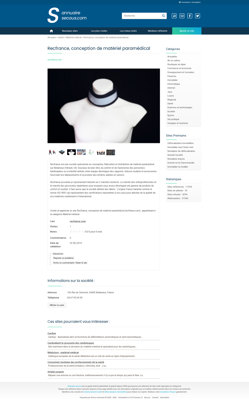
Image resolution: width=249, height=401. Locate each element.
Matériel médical (73, 37)
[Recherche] (163, 16)
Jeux (169, 92)
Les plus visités (99, 31)
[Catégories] (174, 15)
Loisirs (170, 95)
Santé (61, 37)
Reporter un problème (63, 258)
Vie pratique (173, 119)
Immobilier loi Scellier (177, 166)
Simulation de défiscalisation (181, 151)
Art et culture (173, 60)
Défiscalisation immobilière (180, 143)
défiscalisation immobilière (115, 392)
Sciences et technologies (179, 107)
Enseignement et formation (180, 72)
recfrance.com (78, 221)
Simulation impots (176, 159)
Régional (171, 99)
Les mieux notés (128, 31)
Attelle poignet (56, 371)
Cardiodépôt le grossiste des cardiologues (71, 343)
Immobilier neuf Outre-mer (180, 147)
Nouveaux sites (70, 31)
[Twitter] (197, 15)
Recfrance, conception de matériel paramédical (106, 37)
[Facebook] (189, 15)
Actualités (172, 56)
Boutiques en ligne (176, 64)
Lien (52, 221)
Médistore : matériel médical (63, 352)
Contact (155, 397)
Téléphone (53, 297)
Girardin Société (175, 155)
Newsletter (164, 397)
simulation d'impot (168, 392)
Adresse (52, 292)
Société (171, 111)
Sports (170, 115)
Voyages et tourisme (177, 123)
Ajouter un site (187, 31)
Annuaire (52, 37)
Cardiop (52, 333)
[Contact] (182, 15)
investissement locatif (93, 392)
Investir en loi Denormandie (180, 162)
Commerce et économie (179, 68)
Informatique (173, 84)
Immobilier (172, 80)
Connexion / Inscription (191, 2)
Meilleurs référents (157, 31)
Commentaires (58, 238)
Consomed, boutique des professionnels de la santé (76, 362)
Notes (53, 231)
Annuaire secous (75, 386)
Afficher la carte (57, 305)
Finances (171, 76)
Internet (171, 88)
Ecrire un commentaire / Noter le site (70, 263)
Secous (147, 397)
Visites (54, 226)
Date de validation (55, 245)
